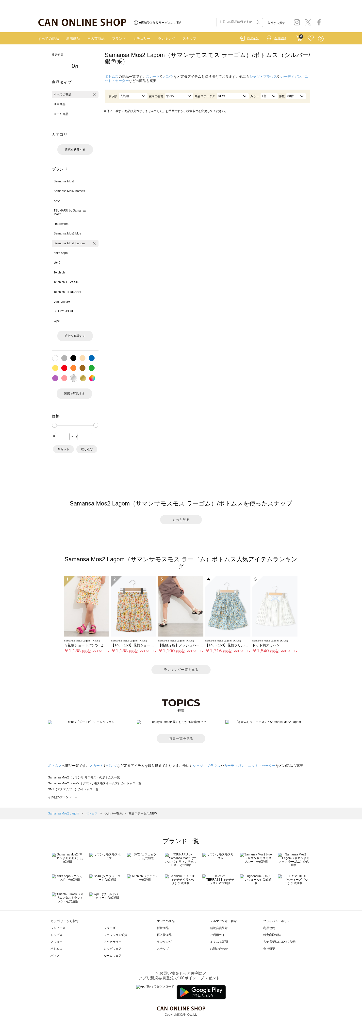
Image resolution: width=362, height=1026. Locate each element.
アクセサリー (112, 942)
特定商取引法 (272, 935)
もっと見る (181, 520)
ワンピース (57, 928)
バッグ (54, 955)
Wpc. (57, 321)
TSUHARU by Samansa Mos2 (70, 212)
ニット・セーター (262, 766)
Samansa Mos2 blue (67, 233)
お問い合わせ (219, 948)
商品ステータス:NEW (143, 813)
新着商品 (73, 38)
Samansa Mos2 (64, 181)
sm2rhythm (61, 224)
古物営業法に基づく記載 (279, 942)
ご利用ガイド (219, 935)
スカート (153, 76)
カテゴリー (141, 38)
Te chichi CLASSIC (66, 282)
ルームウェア (112, 955)
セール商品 (61, 114)
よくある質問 (219, 942)
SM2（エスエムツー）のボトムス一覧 (73, 789)
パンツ (168, 76)
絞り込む (87, 449)
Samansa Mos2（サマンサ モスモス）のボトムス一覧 (84, 777)
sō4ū (57, 262)
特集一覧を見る (181, 738)
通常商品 (60, 104)
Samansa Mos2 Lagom (69, 243)
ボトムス (111, 76)
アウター (56, 942)
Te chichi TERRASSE (68, 292)
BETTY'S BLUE (64, 311)
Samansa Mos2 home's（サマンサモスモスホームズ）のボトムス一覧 (94, 783)
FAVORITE (311, 39)
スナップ (189, 38)
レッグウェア (112, 948)
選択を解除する (75, 149)
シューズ (109, 928)
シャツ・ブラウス (263, 76)
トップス (56, 935)
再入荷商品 (96, 38)
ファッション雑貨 (115, 935)
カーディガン (290, 76)
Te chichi (60, 272)
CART (299, 37)
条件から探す (276, 23)
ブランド (119, 38)
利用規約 (269, 928)
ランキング (166, 38)
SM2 (57, 201)
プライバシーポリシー (278, 921)
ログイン (253, 38)
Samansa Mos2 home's (69, 191)
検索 (257, 22)
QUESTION (321, 38)
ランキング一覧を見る (181, 670)
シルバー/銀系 (113, 813)
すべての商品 (48, 38)
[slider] (54, 425)
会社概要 (269, 948)
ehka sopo (61, 253)
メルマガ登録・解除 (223, 921)
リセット (63, 449)
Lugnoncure (62, 301)
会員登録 (280, 38)
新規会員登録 (219, 928)
